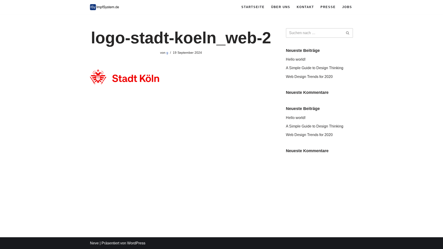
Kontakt (305, 7)
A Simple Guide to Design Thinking (314, 68)
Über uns (280, 7)
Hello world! (295, 59)
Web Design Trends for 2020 (309, 77)
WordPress (136, 243)
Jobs (347, 7)
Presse (328, 7)
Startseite (253, 7)
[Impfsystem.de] (105, 7)
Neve (94, 243)
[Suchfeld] (348, 33)
